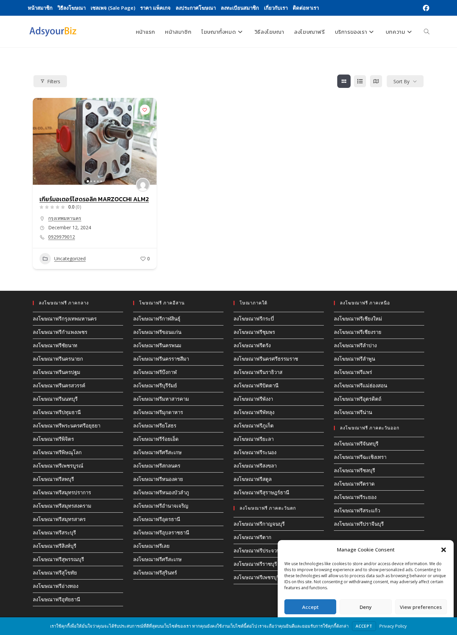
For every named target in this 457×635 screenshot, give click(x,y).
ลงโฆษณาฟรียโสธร (154, 425)
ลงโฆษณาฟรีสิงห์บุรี (54, 545)
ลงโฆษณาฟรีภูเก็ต (254, 425)
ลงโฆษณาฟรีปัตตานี (256, 385)
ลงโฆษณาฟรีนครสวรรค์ (59, 385)
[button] (443, 549)
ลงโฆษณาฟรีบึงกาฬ (155, 372)
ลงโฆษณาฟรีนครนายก (58, 358)
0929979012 (61, 237)
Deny (366, 607)
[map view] (376, 81)
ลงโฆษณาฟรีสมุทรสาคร (59, 519)
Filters (53, 81)
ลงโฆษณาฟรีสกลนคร (156, 465)
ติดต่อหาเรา (306, 7)
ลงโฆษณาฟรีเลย (151, 545)
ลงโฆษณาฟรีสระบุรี (54, 532)
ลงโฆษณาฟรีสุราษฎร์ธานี (261, 492)
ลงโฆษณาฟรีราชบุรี (255, 563)
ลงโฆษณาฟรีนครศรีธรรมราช (266, 358)
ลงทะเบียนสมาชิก (240, 7)
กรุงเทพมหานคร (64, 218)
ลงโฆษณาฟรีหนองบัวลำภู (161, 492)
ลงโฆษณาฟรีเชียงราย (357, 332)
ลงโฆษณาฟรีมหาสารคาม (161, 398)
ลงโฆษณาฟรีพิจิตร (53, 438)
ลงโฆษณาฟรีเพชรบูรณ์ (58, 465)
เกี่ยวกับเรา (276, 7)
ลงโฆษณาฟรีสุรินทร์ (155, 572)
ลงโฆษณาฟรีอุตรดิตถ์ (357, 398)
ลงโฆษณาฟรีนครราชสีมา (161, 358)
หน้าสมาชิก (40, 7)
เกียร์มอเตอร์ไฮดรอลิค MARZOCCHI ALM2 (94, 199)
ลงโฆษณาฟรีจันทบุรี (356, 443)
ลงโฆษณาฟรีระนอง (255, 452)
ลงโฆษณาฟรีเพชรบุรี (256, 577)
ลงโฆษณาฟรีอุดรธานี (156, 519)
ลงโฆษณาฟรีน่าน (353, 412)
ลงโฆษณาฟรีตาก (252, 537)
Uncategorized (70, 258)
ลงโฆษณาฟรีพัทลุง (254, 412)
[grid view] (344, 81)
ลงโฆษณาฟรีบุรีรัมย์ (155, 385)
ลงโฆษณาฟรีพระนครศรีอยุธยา (66, 425)
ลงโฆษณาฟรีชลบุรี (354, 470)
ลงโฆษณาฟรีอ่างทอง (55, 586)
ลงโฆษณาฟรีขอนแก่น (157, 332)
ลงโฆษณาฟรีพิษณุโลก (57, 452)
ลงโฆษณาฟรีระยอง (355, 497)
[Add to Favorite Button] (145, 110)
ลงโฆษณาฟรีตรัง (252, 345)
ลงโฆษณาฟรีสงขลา (255, 465)
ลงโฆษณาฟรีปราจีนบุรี (359, 523)
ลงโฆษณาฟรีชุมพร (254, 332)
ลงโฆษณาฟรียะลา (254, 438)
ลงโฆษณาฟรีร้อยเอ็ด (156, 438)
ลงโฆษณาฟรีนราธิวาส (258, 372)
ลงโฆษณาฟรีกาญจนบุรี (259, 523)
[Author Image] (143, 185)
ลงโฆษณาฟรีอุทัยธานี (56, 599)
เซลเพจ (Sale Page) (113, 7)
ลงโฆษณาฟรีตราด (354, 483)
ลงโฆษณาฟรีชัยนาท (55, 345)
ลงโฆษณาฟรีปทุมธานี (57, 412)
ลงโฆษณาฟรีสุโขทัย (55, 572)
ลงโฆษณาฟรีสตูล (253, 479)
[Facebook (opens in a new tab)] (425, 8)
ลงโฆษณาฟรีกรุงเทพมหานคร (65, 318)
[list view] (360, 81)
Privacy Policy (393, 626)
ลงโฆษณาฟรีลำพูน (354, 358)
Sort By (401, 81)
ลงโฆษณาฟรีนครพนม (157, 345)
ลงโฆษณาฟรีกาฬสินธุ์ (156, 318)
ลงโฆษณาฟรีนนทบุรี (55, 398)
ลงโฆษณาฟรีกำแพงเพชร (60, 332)
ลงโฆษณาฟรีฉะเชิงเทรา (360, 457)
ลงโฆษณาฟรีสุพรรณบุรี (58, 559)
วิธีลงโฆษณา (72, 7)
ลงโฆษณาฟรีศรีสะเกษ (157, 452)
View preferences (421, 607)
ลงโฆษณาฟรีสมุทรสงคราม (62, 505)
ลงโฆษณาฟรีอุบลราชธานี (161, 532)
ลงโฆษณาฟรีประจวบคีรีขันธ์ (265, 550)
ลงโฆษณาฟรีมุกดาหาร (158, 412)
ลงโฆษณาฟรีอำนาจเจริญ (160, 505)
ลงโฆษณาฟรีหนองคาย (158, 479)
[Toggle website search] (426, 31)
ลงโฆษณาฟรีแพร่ (353, 372)
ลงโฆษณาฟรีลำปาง (355, 345)
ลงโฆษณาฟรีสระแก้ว (357, 510)
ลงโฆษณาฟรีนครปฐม (56, 372)
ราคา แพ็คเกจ (155, 7)
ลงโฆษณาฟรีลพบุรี (53, 479)
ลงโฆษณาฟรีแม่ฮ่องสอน (360, 385)
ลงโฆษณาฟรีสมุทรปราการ (62, 492)
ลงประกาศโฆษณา (196, 7)
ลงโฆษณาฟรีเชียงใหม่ (358, 318)
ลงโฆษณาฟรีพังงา (253, 398)
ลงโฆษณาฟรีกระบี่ (254, 318)
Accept (310, 607)
